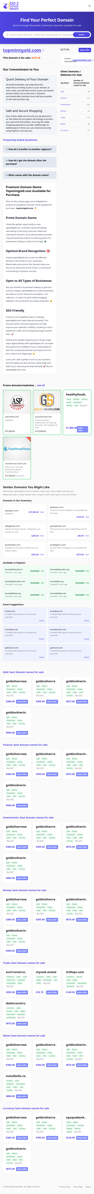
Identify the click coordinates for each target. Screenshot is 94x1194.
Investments (65, 104)
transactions (47, 980)
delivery (69, 406)
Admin (88, 1187)
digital (39, 980)
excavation (21, 980)
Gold (62, 91)
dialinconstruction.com (23, 1003)
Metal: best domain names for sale (24, 1035)
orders (20, 983)
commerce (10, 977)
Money (63, 111)
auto (21, 1087)
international (82, 983)
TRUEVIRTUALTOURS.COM (15, 463)
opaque (69, 1132)
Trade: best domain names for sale (24, 963)
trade (68, 692)
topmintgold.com (22, 50)
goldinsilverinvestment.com (26, 712)
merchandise (20, 1084)
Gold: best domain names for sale (23, 672)
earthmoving (11, 983)
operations (70, 986)
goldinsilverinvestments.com (27, 1149)
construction (11, 980)
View (42, 512)
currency (22, 692)
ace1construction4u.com (24, 972)
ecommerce (77, 402)
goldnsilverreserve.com (53, 681)
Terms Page (78, 1187)
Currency (64, 130)
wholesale (10, 1084)
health (69, 402)
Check (41, 620)
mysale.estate (46, 972)
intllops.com (75, 972)
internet (84, 399)
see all (41, 385)
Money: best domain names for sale (24, 890)
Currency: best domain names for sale (26, 1108)
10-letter (9, 1090)
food (76, 406)
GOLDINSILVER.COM (43, 417)
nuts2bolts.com (17, 1076)
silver (15, 692)
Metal (62, 124)
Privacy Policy (64, 1187)
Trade (62, 117)
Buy (42, 571)
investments (11, 689)
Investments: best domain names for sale (28, 817)
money (19, 689)
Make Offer (85, 50)
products (76, 399)
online (69, 399)
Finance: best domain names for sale (25, 744)
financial (77, 1129)
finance (14, 686)
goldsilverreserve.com (22, 681)
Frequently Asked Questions (20, 140)
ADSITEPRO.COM (12, 417)
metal (9, 692)
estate (39, 983)
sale (55, 980)
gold (8, 686)
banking (69, 1129)
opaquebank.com (79, 1117)
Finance (63, 98)
